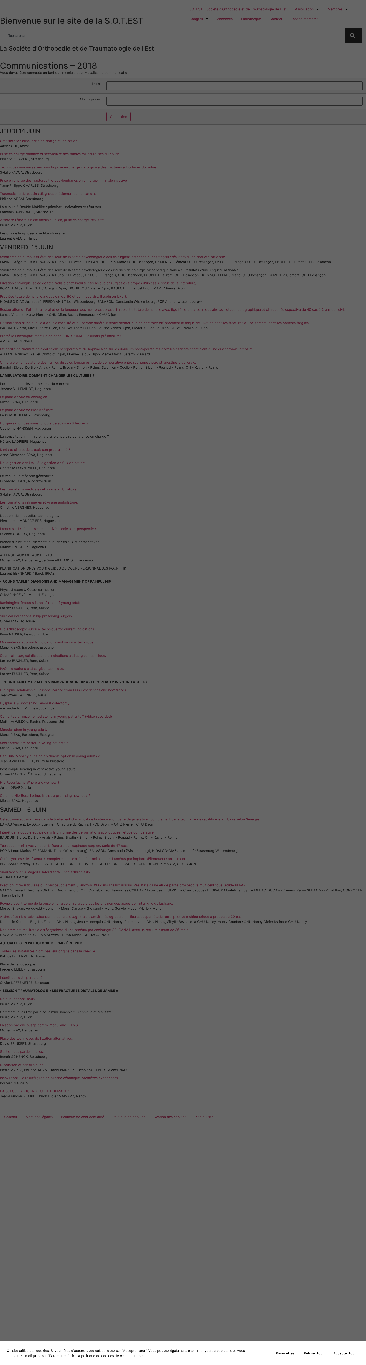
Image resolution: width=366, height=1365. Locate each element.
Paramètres (285, 1353)
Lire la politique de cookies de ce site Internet (107, 1356)
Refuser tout (314, 1353)
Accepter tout (344, 1353)
